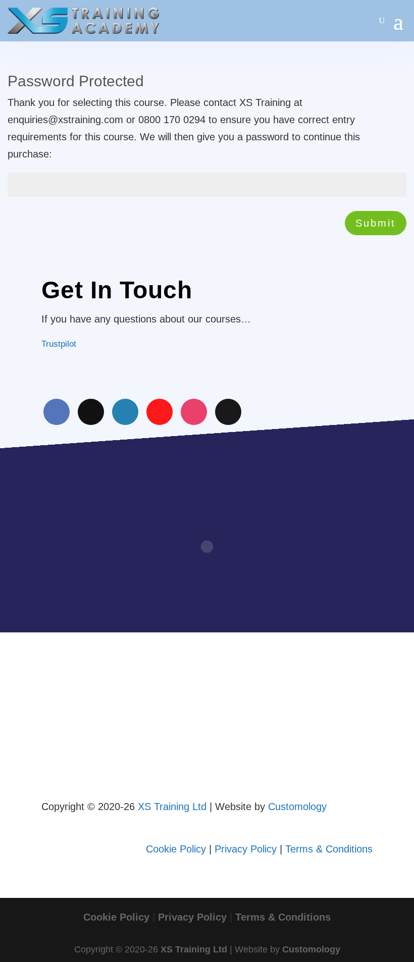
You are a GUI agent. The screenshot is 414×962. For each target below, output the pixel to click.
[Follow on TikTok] (228, 412)
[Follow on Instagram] (194, 412)
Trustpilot (58, 344)
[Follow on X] (91, 412)
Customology (297, 806)
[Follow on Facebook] (56, 412)
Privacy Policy (246, 848)
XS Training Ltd (172, 806)
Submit (375, 223)
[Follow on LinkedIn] (125, 412)
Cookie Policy (176, 848)
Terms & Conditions (329, 848)
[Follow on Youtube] (159, 412)
